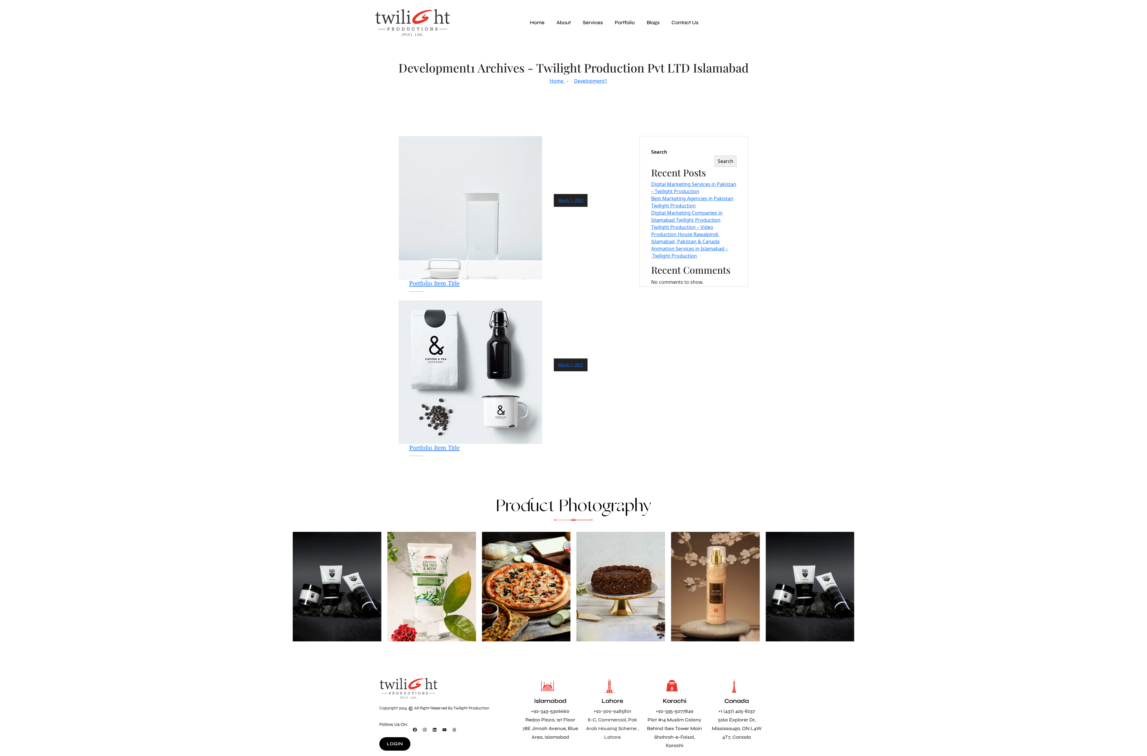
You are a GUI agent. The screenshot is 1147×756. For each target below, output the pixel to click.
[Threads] (454, 730)
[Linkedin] (434, 730)
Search (659, 152)
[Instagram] (425, 730)
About (563, 22)
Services (593, 22)
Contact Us (684, 22)
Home (537, 22)
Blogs (653, 22)
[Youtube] (444, 730)
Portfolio (625, 22)
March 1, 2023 (570, 200)
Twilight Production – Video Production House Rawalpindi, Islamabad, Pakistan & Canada (685, 234)
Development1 (590, 81)
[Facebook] (415, 730)
